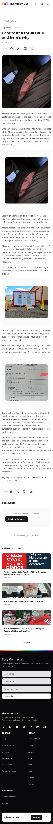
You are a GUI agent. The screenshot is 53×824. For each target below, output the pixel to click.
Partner (30, 778)
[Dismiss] (46, 816)
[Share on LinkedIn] (25, 48)
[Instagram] (4, 727)
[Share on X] (18, 48)
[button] (26, 81)
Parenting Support (9, 771)
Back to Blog (11, 21)
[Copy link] (32, 48)
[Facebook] (11, 727)
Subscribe (9, 696)
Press (29, 771)
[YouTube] (18, 727)
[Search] (42, 4)
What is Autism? (8, 745)
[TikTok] (32, 727)
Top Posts (6, 752)
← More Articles (26, 642)
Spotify (30, 745)
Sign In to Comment (16, 519)
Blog (4, 739)
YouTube (31, 752)
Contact (30, 784)
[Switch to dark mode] (36, 4)
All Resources (7, 764)
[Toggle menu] (48, 4)
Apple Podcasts (33, 739)
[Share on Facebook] (11, 48)
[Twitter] (25, 727)
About (29, 764)
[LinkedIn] (39, 727)
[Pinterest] (46, 727)
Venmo (5, 803)
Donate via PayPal (9, 796)
